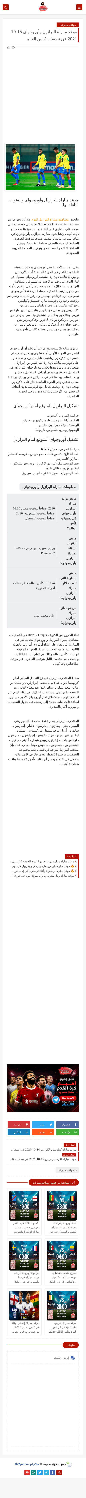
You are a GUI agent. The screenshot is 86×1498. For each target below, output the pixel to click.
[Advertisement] (43, 92)
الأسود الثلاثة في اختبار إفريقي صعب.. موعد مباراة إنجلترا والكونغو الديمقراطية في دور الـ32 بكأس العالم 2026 (24, 1231)
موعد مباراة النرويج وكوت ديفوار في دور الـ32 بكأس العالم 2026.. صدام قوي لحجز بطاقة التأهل (62, 1331)
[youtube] (27, 1472)
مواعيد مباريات (68, 25)
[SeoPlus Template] (69, 1464)
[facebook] (52, 1472)
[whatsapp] (33, 1472)
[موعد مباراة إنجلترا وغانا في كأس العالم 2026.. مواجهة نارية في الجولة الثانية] (24, 1305)
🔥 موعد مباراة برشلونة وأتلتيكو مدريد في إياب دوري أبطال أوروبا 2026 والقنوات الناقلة (41, 871)
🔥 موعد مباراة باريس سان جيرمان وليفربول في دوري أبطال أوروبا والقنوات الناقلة (41, 866)
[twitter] (40, 1472)
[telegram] (46, 1472)
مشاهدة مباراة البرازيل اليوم (50, 219)
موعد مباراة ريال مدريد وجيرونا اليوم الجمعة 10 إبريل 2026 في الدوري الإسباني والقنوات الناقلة (41, 861)
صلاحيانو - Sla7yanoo (27, 1464)
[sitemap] (59, 1472)
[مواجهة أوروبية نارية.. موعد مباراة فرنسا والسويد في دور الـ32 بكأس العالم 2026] (24, 1256)
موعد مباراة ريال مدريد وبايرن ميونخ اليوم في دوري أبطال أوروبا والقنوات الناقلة (41, 875)
